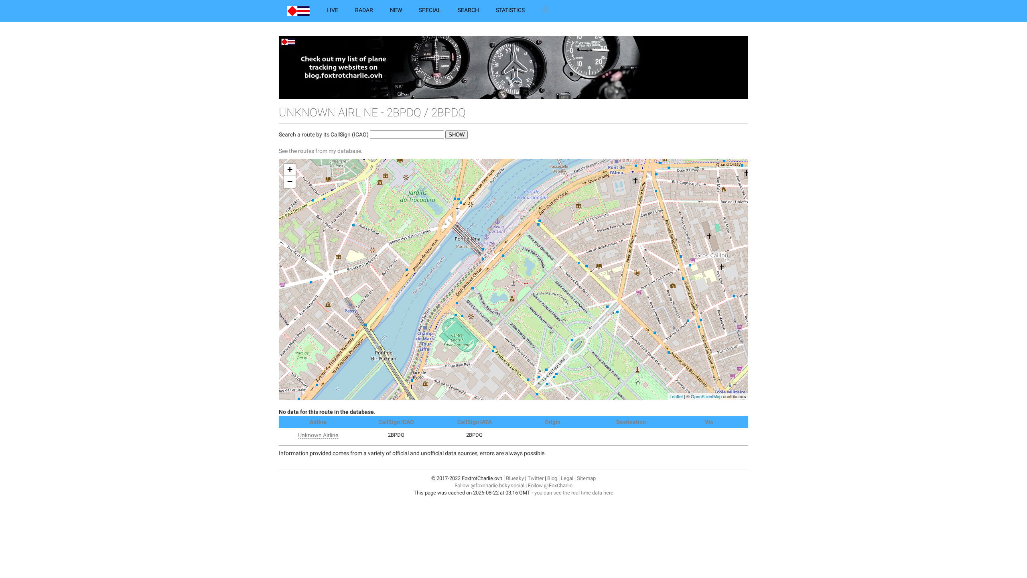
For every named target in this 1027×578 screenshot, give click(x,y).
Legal (567, 478)
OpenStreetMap (706, 396)
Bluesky (515, 478)
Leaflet (676, 396)
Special (430, 10)
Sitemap (586, 478)
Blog (552, 478)
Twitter (536, 478)
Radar (364, 10)
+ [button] (289, 170)
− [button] (289, 182)
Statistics (510, 10)
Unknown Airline (318, 435)
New (396, 10)
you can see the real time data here (573, 493)
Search (468, 10)
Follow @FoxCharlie (550, 485)
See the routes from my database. (321, 151)
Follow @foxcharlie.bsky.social (489, 485)
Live (332, 10)
